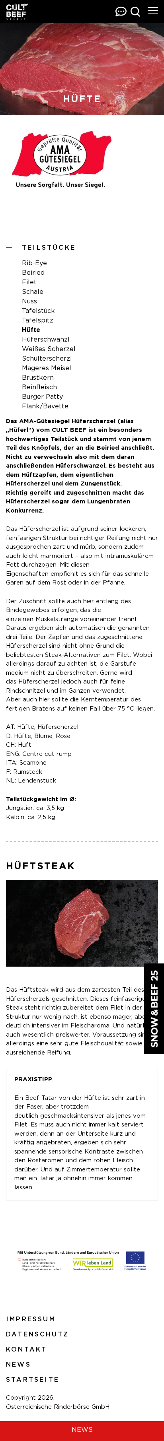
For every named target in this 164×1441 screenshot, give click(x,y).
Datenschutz (37, 1334)
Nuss (29, 301)
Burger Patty (42, 397)
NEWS (82, 1430)
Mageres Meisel (46, 368)
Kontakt (26, 1349)
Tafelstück (38, 311)
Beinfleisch (39, 387)
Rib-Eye (34, 263)
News (18, 1364)
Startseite (32, 1380)
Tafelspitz (37, 320)
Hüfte (31, 330)
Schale (32, 292)
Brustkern (38, 378)
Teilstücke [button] (49, 248)
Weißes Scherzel (49, 349)
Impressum (31, 1319)
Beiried (33, 273)
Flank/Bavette (45, 406)
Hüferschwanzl (46, 339)
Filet (29, 282)
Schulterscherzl (47, 358)
